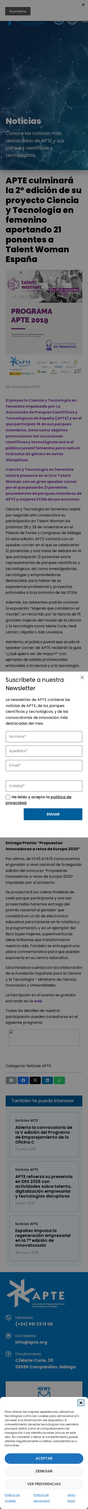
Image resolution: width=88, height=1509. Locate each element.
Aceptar (44, 1458)
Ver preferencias (44, 1484)
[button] (81, 1402)
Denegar (44, 1471)
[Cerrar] (82, 677)
